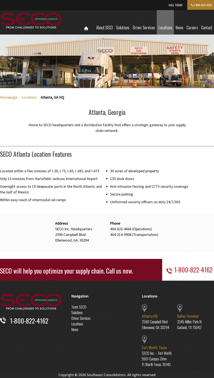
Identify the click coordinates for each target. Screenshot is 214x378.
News (179, 27)
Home (86, 22)
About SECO (104, 27)
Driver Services (144, 27)
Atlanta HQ (150, 316)
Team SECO (78, 307)
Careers (192, 27)
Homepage (8, 97)
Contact (206, 27)
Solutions (122, 27)
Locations (165, 27)
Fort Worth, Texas (154, 347)
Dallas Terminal (188, 316)
